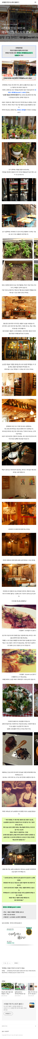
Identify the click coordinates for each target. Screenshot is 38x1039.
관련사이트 (4, 1026)
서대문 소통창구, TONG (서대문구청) (11, 1029)
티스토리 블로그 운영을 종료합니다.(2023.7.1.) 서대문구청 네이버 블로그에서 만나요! (15, 1008)
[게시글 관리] (10, 963)
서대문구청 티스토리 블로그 (10, 2)
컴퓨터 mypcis (6, 1035)
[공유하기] (7, 963)
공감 (3, 1032)
